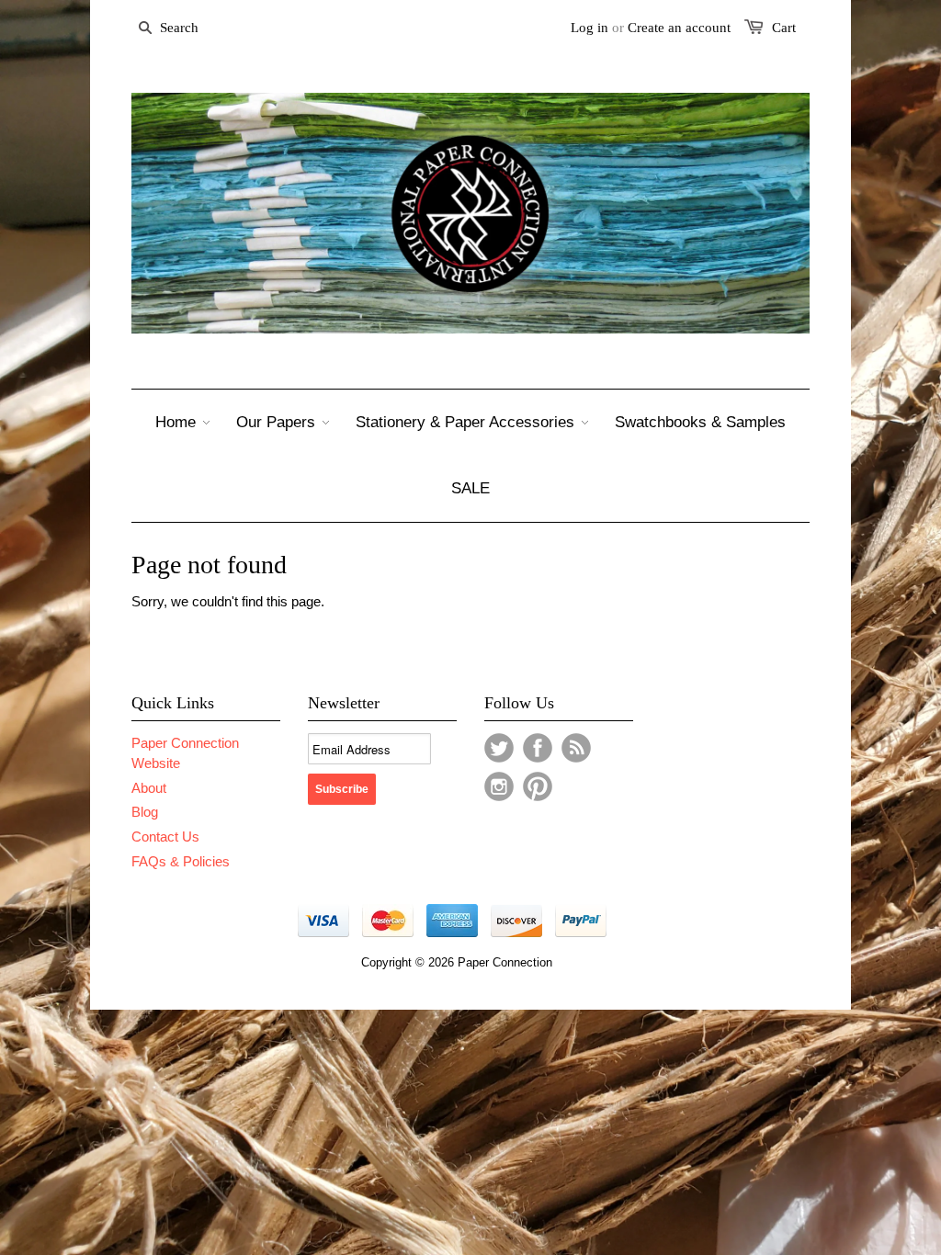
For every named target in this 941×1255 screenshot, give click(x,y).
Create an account (679, 27)
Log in (589, 27)
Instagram (499, 786)
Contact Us (165, 836)
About (148, 788)
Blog (144, 812)
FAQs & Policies (180, 861)
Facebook (537, 748)
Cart (784, 27)
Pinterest (537, 786)
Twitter (499, 748)
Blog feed (576, 748)
